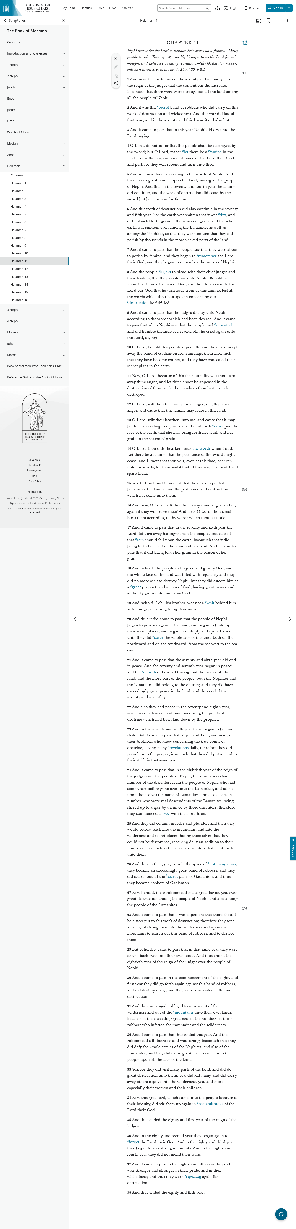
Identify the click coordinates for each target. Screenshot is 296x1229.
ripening (193, 1176)
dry (223, 215)
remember (207, 256)
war (166, 813)
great (136, 587)
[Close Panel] (63, 20)
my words (201, 448)
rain (217, 426)
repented (224, 325)
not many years (222, 864)
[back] (5, 20)
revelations (179, 747)
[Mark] (115, 67)
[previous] (75, 618)
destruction (138, 303)
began (165, 272)
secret (164, 107)
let (186, 152)
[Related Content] (277, 20)
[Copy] (115, 76)
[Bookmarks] (268, 20)
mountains (184, 1012)
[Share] (115, 83)
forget (134, 1142)
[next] (290, 618)
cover (158, 637)
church (149, 672)
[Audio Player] (281, 1214)
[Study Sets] (258, 20)
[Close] (115, 58)
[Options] (287, 20)
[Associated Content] (245, 42)
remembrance (210, 1104)
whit (210, 603)
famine (216, 152)
